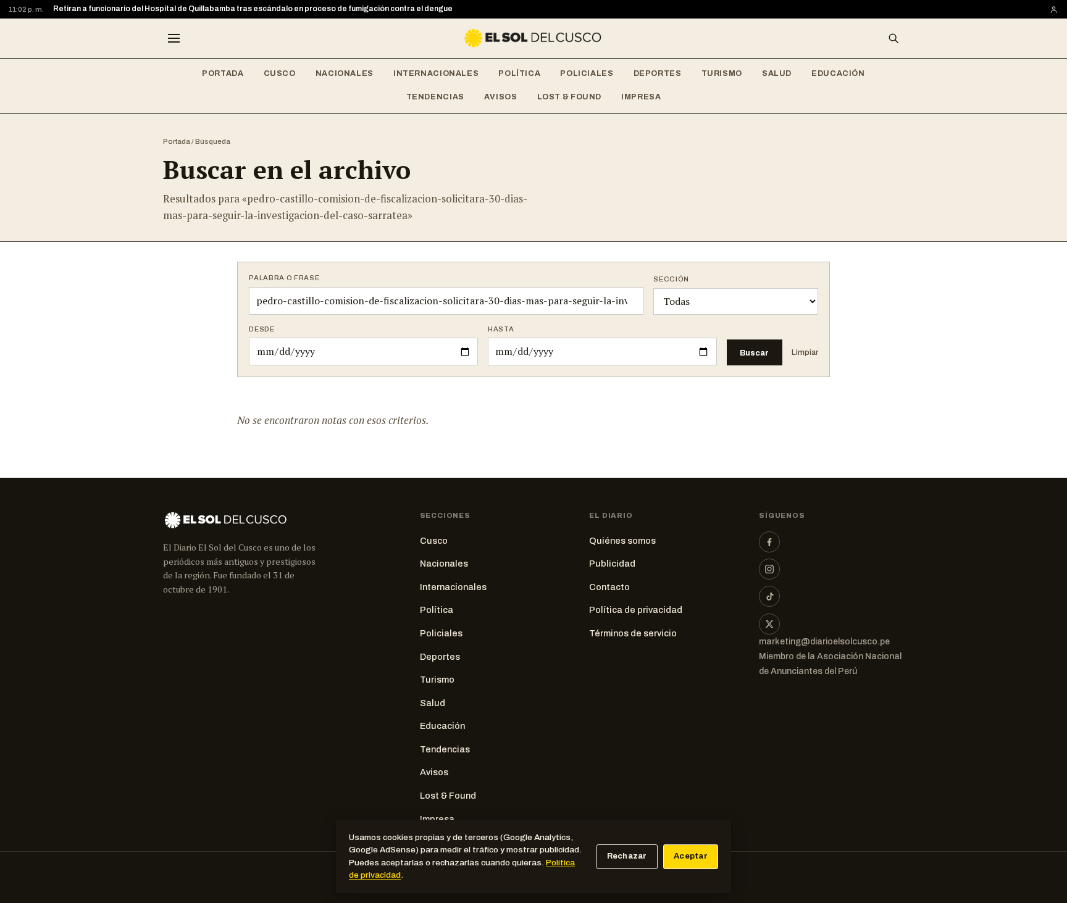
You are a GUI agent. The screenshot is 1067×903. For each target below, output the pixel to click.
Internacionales (436, 73)
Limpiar (805, 352)
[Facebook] (769, 541)
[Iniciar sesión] (1053, 9)
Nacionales (345, 73)
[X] (769, 624)
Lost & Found (569, 97)
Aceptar (691, 856)
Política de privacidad (635, 610)
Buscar (754, 352)
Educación (838, 73)
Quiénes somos (622, 541)
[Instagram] (769, 569)
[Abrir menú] (173, 38)
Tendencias (435, 97)
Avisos (500, 97)
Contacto (609, 587)
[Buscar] (893, 38)
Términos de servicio (633, 633)
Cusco (280, 73)
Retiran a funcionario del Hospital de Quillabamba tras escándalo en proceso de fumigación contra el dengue (253, 8)
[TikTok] (769, 596)
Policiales (586, 73)
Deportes (658, 73)
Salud (777, 73)
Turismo (721, 73)
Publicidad (612, 563)
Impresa (641, 97)
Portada (222, 73)
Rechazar (627, 856)
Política (519, 73)
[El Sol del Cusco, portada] (533, 38)
